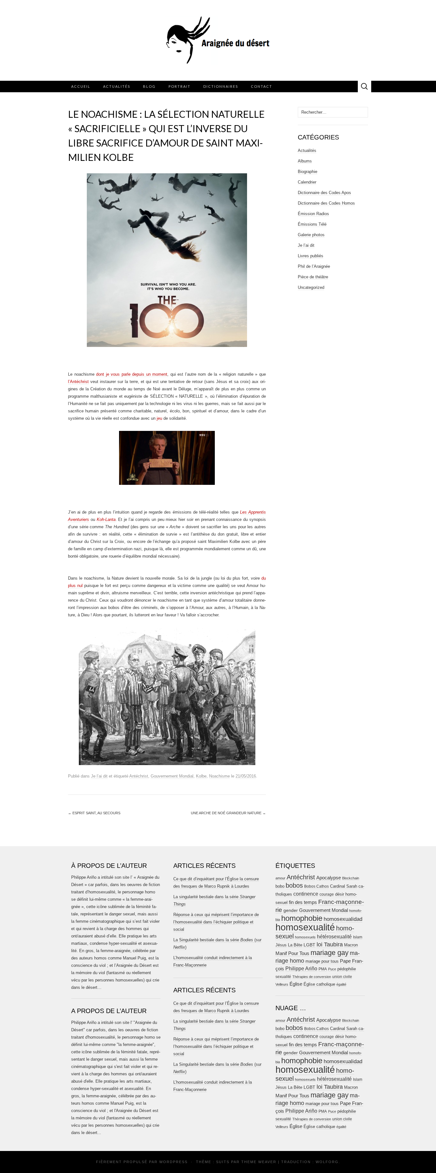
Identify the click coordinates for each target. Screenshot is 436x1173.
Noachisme (219, 776)
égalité (341, 984)
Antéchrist (138, 776)
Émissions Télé (312, 224)
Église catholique (319, 984)
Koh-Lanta (106, 519)
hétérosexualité (334, 936)
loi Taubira (330, 944)
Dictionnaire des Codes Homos (326, 203)
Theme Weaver (258, 1162)
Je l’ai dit (99, 776)
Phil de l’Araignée (314, 266)
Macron (351, 945)
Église (295, 984)
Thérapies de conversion (311, 977)
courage (326, 894)
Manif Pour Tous (292, 953)
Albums (305, 161)
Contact (261, 86)
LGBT (309, 945)
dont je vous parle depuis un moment (131, 374)
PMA (323, 969)
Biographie (307, 171)
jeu (159, 418)
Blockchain (350, 878)
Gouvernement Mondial (172, 776)
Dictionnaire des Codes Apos (324, 192)
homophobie (301, 918)
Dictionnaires (220, 86)
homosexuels (305, 937)
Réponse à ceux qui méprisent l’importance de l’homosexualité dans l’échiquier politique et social (216, 922)
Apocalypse (328, 877)
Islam (357, 937)
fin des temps (303, 902)
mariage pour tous (322, 961)
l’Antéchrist (78, 381)
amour (280, 878)
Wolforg (327, 1162)
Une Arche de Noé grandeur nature (228, 813)
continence (305, 894)
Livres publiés (310, 255)
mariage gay (330, 953)
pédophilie (346, 968)
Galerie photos (311, 234)
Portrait (180, 86)
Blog (149, 86)
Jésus (281, 945)
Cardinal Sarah (343, 886)
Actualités (116, 86)
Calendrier (307, 182)
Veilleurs (281, 984)
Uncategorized (311, 287)
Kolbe (201, 776)
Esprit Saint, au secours (94, 813)
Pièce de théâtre (313, 276)
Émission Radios (313, 213)
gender (290, 910)
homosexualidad (343, 919)
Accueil (80, 86)
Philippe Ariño (301, 968)
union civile (342, 976)
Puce (332, 969)
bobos (294, 885)
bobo (279, 886)
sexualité (283, 976)
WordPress (173, 1162)
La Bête (295, 945)
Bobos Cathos (316, 886)
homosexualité (305, 927)
